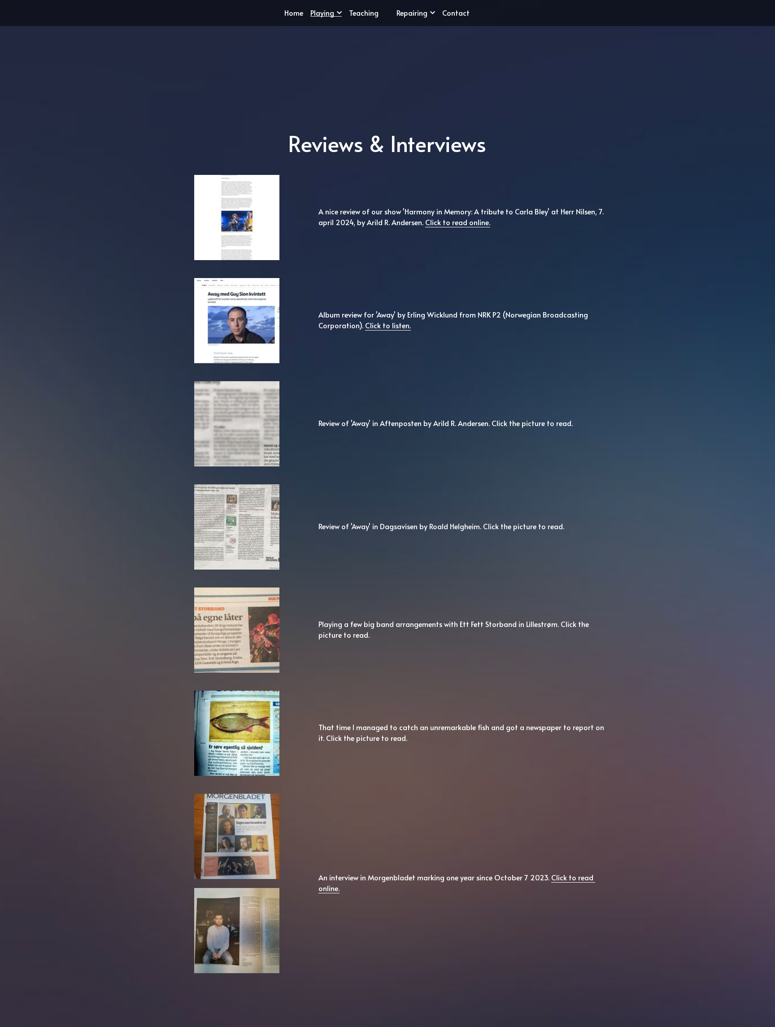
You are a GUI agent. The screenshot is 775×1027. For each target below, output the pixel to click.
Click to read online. (457, 213)
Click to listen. (388, 316)
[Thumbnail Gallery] (236, 208)
